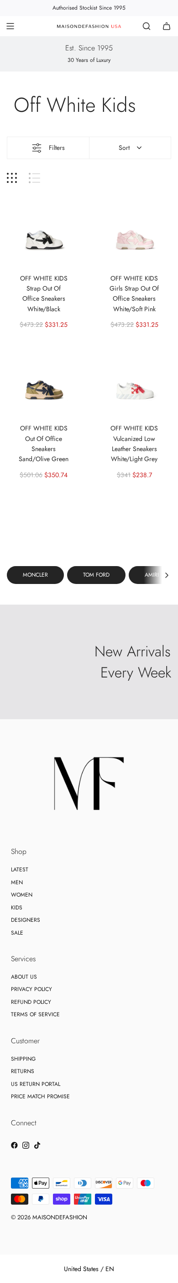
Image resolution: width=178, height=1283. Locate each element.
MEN (17, 882)
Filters (57, 147)
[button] (166, 575)
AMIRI (152, 575)
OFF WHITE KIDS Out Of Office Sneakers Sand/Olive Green (43, 443)
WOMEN (21, 895)
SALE (17, 933)
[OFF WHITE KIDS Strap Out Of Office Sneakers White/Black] (43, 230)
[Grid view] (12, 178)
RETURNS (22, 1071)
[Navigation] (10, 26)
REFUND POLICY (31, 1002)
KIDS (16, 907)
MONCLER (35, 575)
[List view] (34, 178)
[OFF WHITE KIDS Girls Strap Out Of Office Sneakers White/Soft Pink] (134, 230)
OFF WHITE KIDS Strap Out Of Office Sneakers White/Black (44, 294)
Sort (124, 147)
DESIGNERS (25, 920)
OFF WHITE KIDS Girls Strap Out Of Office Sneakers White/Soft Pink (134, 294)
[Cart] (167, 26)
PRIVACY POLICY (31, 989)
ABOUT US (24, 977)
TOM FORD (96, 575)
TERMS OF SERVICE (35, 1014)
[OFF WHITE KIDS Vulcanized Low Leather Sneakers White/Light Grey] (134, 380)
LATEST (19, 869)
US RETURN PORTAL (35, 1084)
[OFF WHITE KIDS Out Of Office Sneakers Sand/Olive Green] (43, 380)
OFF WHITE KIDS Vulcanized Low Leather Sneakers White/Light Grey (134, 443)
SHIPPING (23, 1059)
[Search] (146, 26)
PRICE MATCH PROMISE (40, 1096)
